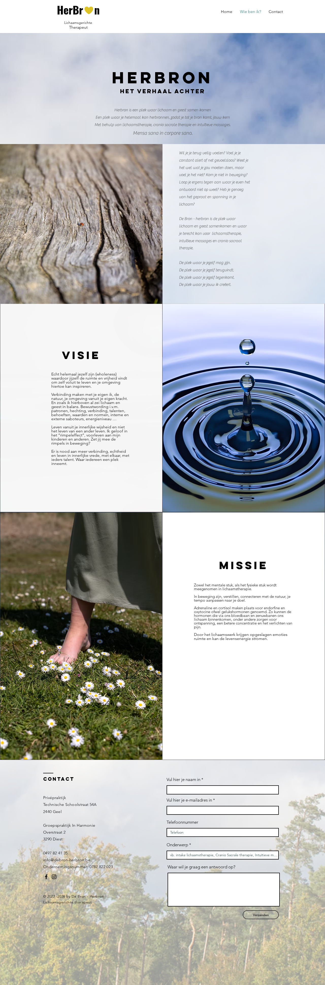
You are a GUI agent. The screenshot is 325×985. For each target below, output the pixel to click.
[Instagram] (54, 877)
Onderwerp (177, 845)
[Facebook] (46, 877)
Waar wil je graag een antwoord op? (201, 867)
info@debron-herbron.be (66, 859)
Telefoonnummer (182, 822)
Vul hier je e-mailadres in (189, 800)
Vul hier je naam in (184, 779)
